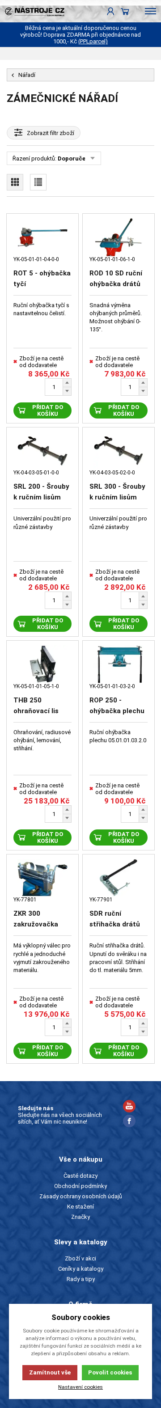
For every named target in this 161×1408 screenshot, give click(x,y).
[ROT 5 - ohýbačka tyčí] (42, 237)
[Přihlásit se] (110, 11)
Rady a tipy (81, 1279)
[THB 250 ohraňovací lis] (42, 664)
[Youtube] (129, 1107)
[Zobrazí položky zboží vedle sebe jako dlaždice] (15, 182)
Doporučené (75, 158)
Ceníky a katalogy (80, 1268)
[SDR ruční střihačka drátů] (118, 878)
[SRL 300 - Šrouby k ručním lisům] (118, 451)
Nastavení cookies (80, 1387)
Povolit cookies (110, 1372)
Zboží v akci (80, 1258)
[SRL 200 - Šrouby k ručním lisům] (42, 451)
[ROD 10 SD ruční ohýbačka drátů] (118, 237)
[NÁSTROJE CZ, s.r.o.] (32, 11)
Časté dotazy (80, 1175)
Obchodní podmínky (80, 1186)
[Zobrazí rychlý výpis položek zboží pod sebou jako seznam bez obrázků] (38, 182)
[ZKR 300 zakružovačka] (42, 878)
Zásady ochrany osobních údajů (80, 1196)
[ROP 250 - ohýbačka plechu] (118, 664)
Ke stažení (80, 1206)
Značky (80, 1217)
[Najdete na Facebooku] (129, 1122)
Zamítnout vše (50, 1372)
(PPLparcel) (93, 41)
